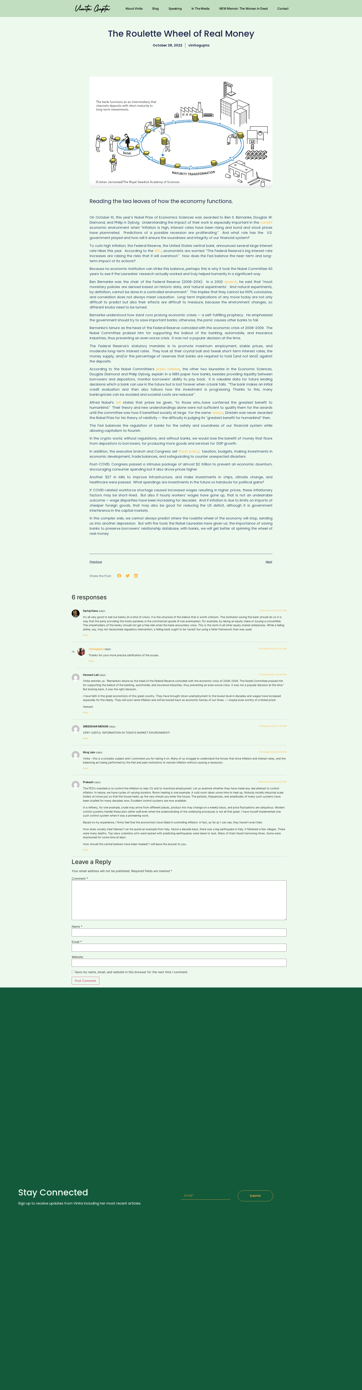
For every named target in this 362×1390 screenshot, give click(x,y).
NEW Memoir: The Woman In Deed (243, 8)
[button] (119, 576)
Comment (80, 878)
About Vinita (134, 8)
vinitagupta (96, 649)
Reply (85, 635)
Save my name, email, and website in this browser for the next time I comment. (131, 972)
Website (77, 956)
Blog (155, 8)
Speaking (175, 8)
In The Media (201, 8)
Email (77, 941)
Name (77, 926)
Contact (282, 8)
